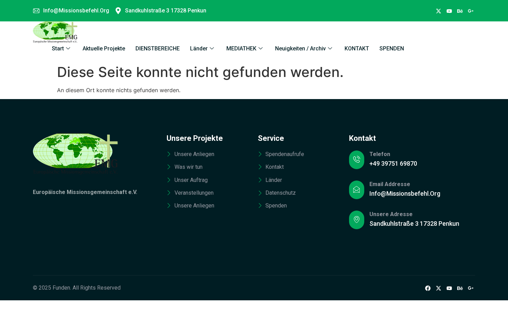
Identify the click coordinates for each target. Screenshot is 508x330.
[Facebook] (438, 10)
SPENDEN (391, 48)
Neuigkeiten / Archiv (300, 48)
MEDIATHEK (241, 48)
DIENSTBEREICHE (157, 48)
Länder (199, 48)
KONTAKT (357, 48)
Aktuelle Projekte (104, 48)
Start (58, 48)
